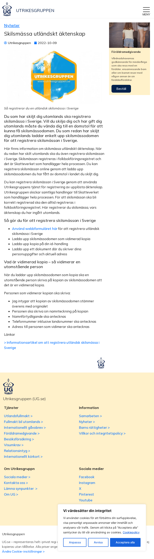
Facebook (86, 477)
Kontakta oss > (16, 483)
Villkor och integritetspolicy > (102, 433)
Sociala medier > (17, 477)
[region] (102, 527)
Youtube (85, 500)
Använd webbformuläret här (34, 228)
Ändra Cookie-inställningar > (23, 551)
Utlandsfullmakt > (18, 416)
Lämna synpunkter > (20, 488)
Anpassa (75, 542)
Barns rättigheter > (94, 427)
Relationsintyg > (17, 451)
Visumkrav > (13, 445)
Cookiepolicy (131, 532)
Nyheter (12, 25)
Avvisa (98, 542)
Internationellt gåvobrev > (25, 427)
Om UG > (11, 494)
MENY (146, 14)
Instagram (87, 483)
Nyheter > (87, 422)
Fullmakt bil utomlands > (23, 422)
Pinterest (86, 494)
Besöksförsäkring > (19, 439)
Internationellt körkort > (23, 456)
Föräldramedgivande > (22, 433)
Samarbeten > (90, 416)
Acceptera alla (125, 542)
